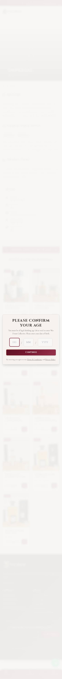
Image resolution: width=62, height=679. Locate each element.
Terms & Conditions (34, 359)
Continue (31, 352)
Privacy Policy (50, 359)
